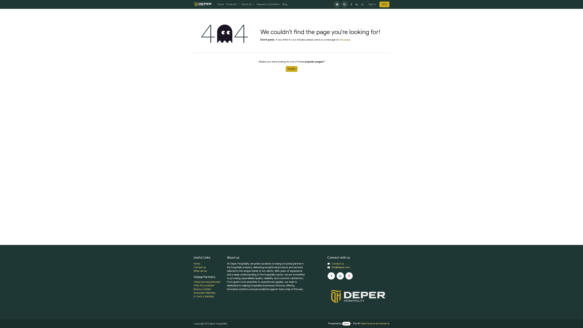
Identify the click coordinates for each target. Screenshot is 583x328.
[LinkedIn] (356, 4)
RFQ (384, 4)
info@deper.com (341, 267)
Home (291, 68)
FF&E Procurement (204, 285)
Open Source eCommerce (374, 323)
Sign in (372, 4)
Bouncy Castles (202, 289)
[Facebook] (351, 4)
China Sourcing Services (207, 282)
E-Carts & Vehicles (204, 296)
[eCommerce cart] (337, 4)
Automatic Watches (204, 292)
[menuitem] (220, 4)
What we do (200, 271)
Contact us (200, 267)
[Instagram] (362, 4)
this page (345, 39)
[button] (344, 4)
